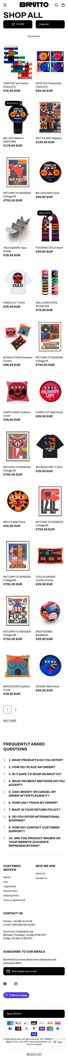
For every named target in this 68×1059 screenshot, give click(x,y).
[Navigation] (5, 5)
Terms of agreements (14, 900)
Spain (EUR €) (14, 1013)
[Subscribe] (60, 971)
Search (7, 877)
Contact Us (41, 878)
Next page (9, 720)
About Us (40, 873)
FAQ (5, 882)
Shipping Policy (11, 895)
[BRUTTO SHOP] (34, 5)
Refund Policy (10, 891)
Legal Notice (9, 886)
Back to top (34, 1054)
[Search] (56, 5)
